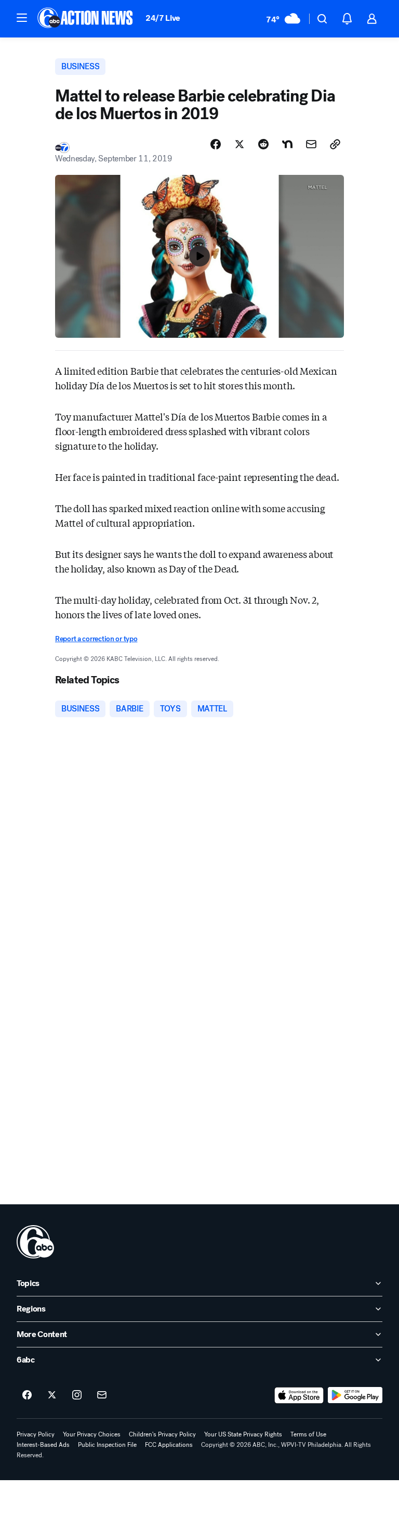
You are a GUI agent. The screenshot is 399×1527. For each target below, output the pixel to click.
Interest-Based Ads (43, 1445)
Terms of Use (308, 1434)
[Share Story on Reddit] (263, 144)
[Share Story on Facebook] (215, 144)
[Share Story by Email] (311, 144)
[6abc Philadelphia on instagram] (76, 1395)
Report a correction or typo (96, 639)
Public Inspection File (107, 1445)
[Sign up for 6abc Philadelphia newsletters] (101, 1395)
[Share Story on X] (239, 144)
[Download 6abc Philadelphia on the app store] (299, 1395)
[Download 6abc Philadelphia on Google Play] (355, 1395)
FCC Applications (169, 1445)
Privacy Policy (36, 1434)
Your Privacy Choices (92, 1434)
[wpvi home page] (35, 1241)
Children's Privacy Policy (162, 1434)
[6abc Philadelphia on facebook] (27, 1395)
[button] (22, 17)
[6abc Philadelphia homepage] (86, 18)
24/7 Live (162, 17)
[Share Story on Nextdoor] (287, 144)
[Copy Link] (335, 144)
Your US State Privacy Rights (243, 1434)
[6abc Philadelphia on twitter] (52, 1395)
